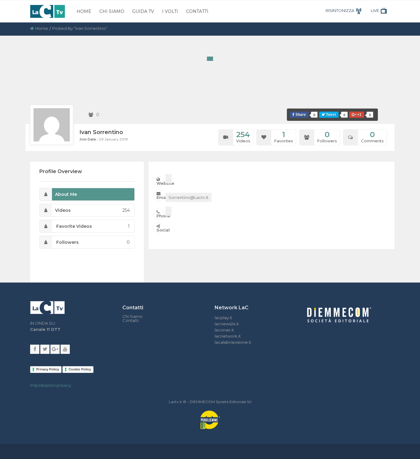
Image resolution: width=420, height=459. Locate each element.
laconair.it (224, 329)
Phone (160, 215)
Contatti (197, 11)
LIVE (375, 10)
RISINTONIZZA (340, 10)
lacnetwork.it (228, 336)
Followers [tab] (92, 242)
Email (160, 197)
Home (84, 11)
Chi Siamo (111, 11)
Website (160, 183)
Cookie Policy (80, 369)
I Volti (170, 11)
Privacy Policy (47, 369)
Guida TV (143, 11)
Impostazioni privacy (50, 385)
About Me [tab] (66, 194)
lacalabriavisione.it (233, 342)
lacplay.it (223, 317)
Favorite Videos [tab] (92, 226)
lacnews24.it (227, 323)
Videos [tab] (92, 210)
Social (160, 230)
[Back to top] (411, 315)
